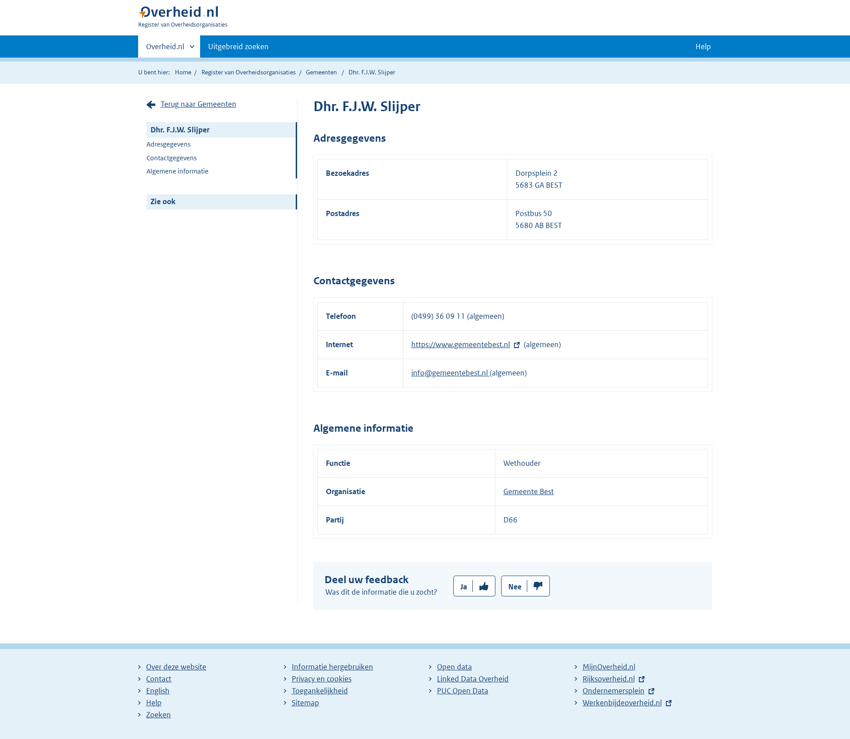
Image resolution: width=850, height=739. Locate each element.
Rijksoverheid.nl (609, 679)
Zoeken (158, 715)
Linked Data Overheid (473, 679)
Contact (158, 679)
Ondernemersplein (614, 691)
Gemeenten (321, 72)
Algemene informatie (178, 171)
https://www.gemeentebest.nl (460, 344)
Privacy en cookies (322, 679)
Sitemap (305, 703)
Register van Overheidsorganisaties (248, 72)
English (158, 691)
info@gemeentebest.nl (450, 373)
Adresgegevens (168, 144)
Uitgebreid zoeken (238, 46)
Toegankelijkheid (320, 691)
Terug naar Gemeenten (198, 104)
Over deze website (176, 667)
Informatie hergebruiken (332, 667)
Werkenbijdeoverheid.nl (622, 703)
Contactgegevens (172, 158)
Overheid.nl (165, 50)
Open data (454, 667)
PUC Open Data (462, 691)
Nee (515, 587)
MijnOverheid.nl (609, 667)
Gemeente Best (528, 491)
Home (183, 72)
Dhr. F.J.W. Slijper (180, 130)
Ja (463, 587)
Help (154, 703)
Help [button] (703, 46)
